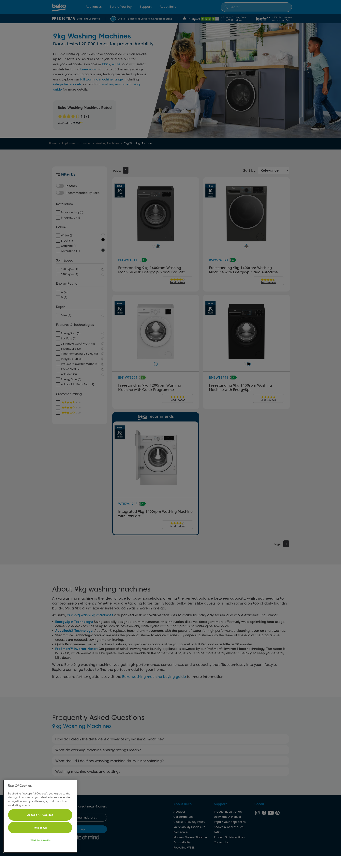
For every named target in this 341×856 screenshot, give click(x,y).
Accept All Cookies (40, 814)
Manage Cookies (40, 839)
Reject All (40, 827)
